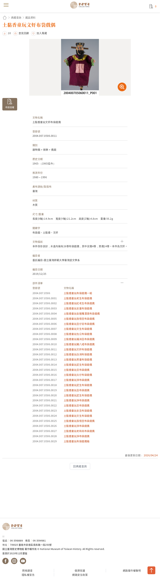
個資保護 (80, 570)
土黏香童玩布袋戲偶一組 (78, 293)
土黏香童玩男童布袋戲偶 (78, 359)
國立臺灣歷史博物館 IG (14, 561)
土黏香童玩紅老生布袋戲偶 (79, 303)
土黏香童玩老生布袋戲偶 (78, 298)
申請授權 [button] (9, 107)
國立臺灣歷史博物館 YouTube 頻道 (23, 561)
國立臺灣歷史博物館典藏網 (80, 5)
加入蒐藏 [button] (42, 33)
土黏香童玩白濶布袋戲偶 (78, 354)
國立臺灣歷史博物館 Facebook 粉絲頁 (5, 561)
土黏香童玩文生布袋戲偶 (78, 329)
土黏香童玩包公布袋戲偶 (78, 334)
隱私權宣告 (28, 574)
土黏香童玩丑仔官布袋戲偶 (79, 324)
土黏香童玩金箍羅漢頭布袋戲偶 (82, 313)
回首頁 (4, 17)
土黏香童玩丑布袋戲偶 (77, 390)
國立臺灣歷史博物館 (13, 526)
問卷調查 (27, 570)
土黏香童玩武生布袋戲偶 (78, 364)
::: (3, 536)
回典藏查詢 (80, 466)
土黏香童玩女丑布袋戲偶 (78, 410)
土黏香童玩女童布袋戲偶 (78, 308)
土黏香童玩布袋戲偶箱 (77, 441)
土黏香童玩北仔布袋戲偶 (78, 375)
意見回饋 (24, 33)
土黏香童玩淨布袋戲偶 (77, 380)
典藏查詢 (16, 17)
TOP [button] (151, 570)
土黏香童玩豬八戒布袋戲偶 (79, 344)
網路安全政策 (80, 574)
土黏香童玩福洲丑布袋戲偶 (79, 339)
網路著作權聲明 (132, 570)
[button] (6, 33)
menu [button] (6, 5)
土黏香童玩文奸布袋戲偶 (78, 349)
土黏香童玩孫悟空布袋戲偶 (79, 318)
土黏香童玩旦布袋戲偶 (77, 370)
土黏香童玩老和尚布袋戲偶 (79, 431)
